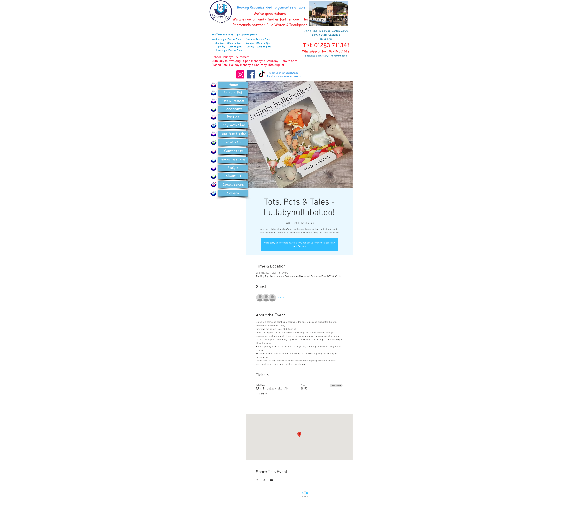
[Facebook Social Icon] (251, 74)
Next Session (299, 246)
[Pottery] (213, 101)
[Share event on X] (264, 480)
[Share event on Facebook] (257, 480)
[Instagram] (240, 74)
